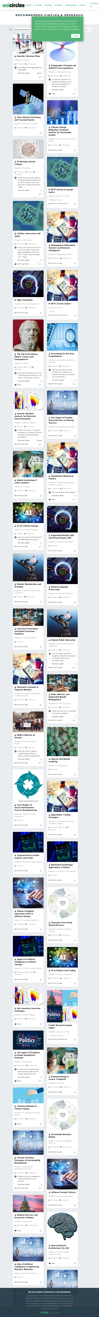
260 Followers (20, 1119)
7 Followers (19, 426)
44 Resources (65, 597)
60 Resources (66, 258)
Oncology (26, 487)
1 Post (28, 367)
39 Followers (19, 700)
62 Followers (19, 308)
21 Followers (19, 924)
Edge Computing (24, 300)
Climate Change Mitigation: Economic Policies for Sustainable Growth (60, 131)
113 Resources (32, 1225)
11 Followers (54, 597)
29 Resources (32, 1065)
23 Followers (19, 244)
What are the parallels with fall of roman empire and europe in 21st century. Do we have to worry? (30, 375)
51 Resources (66, 978)
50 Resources (66, 76)
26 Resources (31, 308)
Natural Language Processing (58, 588)
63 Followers (54, 935)
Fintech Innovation (30, 638)
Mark (53, 1263)
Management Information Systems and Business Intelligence (62, 248)
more (20, 187)
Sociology (26, 168)
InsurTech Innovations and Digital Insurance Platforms (26, 631)
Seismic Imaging (29, 423)
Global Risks (27, 1221)
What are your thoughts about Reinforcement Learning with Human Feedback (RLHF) (28, 1071)
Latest (86, 30)
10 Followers (19, 748)
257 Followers (54, 978)
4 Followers (19, 367)
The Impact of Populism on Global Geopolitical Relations (27, 1055)
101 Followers (20, 1173)
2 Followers (19, 642)
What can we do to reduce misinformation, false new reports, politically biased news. (29, 753)
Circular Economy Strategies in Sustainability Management (27, 1160)
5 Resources (30, 748)
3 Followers (53, 769)
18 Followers (54, 1200)
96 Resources (66, 489)
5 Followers (53, 875)
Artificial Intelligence (30, 530)
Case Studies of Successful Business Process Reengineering (25, 807)
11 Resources (31, 924)
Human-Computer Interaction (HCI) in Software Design (24, 913)
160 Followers (54, 76)
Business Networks (30, 1273)
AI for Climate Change (27, 526)
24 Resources (31, 700)
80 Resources (31, 490)
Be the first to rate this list (58, 203)
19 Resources (65, 366)
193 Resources (66, 1147)
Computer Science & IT (31, 304)
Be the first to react (55, 150)
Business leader (24, 73)
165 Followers (54, 258)
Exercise (26, 60)
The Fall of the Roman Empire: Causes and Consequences (26, 357)
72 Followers (19, 490)
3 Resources (30, 426)
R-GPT (68, 196)
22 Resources (31, 1019)
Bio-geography (62, 766)
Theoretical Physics (64, 72)
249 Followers (20, 1065)
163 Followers (20, 1225)
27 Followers (19, 64)
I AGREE (44, 1312)
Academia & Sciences (22, 30)
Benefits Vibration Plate (28, 56)
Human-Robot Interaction (63, 640)
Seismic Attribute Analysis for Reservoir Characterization (25, 416)
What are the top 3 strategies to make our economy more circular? (29, 1179)
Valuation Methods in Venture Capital (25, 1107)
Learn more (55, 1313)
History (25, 363)
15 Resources (65, 935)
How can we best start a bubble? (63, 492)
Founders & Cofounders (65, 427)
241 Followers (54, 489)
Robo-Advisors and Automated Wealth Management (59, 697)
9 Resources (30, 597)
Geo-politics (27, 1062)
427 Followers (54, 1147)
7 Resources (30, 534)
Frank (53, 94)
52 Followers (19, 128)
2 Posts (30, 172)
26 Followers (54, 1258)
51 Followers (54, 366)
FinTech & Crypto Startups (32, 862)
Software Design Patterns (63, 1192)
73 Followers (54, 650)
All (10, 30)
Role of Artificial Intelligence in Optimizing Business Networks (26, 1267)
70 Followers (54, 145)
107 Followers (54, 1087)
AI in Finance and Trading (63, 970)
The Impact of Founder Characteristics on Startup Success (61, 420)
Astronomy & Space (30, 124)
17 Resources (65, 145)
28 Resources (66, 430)
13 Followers (19, 172)
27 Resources (65, 650)
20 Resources (31, 64)
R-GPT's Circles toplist (60, 304)
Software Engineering (31, 920)
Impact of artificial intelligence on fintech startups (25, 962)
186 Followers (20, 972)
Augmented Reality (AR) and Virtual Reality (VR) (61, 536)
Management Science (65, 254)
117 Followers (54, 430)
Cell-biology (27, 240)
